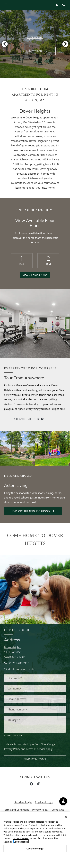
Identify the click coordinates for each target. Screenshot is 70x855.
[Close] (66, 817)
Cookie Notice (21, 841)
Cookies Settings (35, 848)
